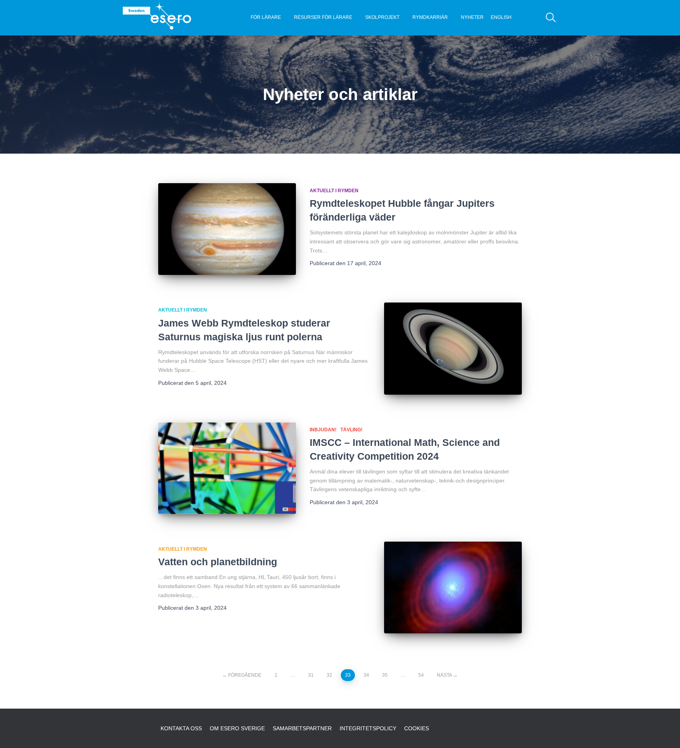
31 (311, 675)
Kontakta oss (181, 728)
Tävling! (351, 429)
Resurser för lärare (323, 17)
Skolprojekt (382, 17)
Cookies (416, 728)
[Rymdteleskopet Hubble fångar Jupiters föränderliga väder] (227, 229)
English (501, 17)
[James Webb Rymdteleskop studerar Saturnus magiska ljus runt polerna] (453, 348)
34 (366, 675)
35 (385, 675)
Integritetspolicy (368, 728)
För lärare (266, 17)
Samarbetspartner (302, 728)
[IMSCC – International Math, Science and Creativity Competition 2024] (227, 468)
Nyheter (472, 17)
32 (329, 675)
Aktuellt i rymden (334, 190)
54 (421, 675)
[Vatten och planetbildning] (453, 587)
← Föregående (241, 675)
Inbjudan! (323, 429)
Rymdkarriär (430, 17)
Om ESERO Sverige (237, 728)
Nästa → (447, 675)
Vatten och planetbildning (217, 561)
